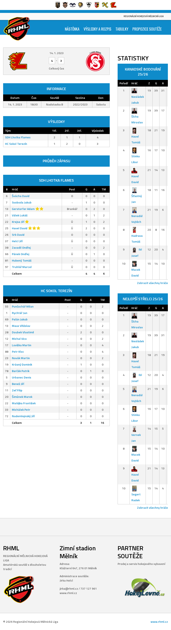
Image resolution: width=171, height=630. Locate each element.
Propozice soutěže (147, 29)
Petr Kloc (18, 351)
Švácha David (20, 196)
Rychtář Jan (19, 313)
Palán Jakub (20, 319)
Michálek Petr (21, 409)
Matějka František (24, 403)
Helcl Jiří (17, 241)
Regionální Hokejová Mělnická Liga (144, 16)
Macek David (135, 272)
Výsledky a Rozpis (97, 29)
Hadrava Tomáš (137, 238)
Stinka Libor (135, 159)
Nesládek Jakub (137, 99)
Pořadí (123, 83)
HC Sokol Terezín (16, 143)
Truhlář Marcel (22, 267)
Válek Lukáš (20, 215)
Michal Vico (19, 338)
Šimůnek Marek (22, 396)
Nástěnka (72, 29)
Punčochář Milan (23, 306)
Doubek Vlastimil (23, 332)
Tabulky (122, 29)
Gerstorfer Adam (23, 209)
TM (104, 189)
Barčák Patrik (20, 371)
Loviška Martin (21, 345)
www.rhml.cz (159, 621)
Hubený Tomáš (21, 260)
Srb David (18, 234)
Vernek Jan (136, 438)
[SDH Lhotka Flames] (24, 61)
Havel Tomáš (135, 139)
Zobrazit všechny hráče (152, 283)
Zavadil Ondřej (21, 247)
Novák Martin (21, 358)
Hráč (15, 189)
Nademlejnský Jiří (23, 416)
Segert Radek (136, 497)
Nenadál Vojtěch (137, 219)
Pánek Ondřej (20, 254)
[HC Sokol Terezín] (89, 61)
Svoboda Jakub (21, 202)
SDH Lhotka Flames (17, 137)
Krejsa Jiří (18, 222)
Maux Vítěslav (21, 326)
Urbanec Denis (21, 377)
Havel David (19, 228)
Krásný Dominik (22, 364)
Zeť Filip (17, 390)
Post (72, 189)
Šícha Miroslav (137, 119)
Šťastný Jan (136, 199)
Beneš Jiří (18, 384)
